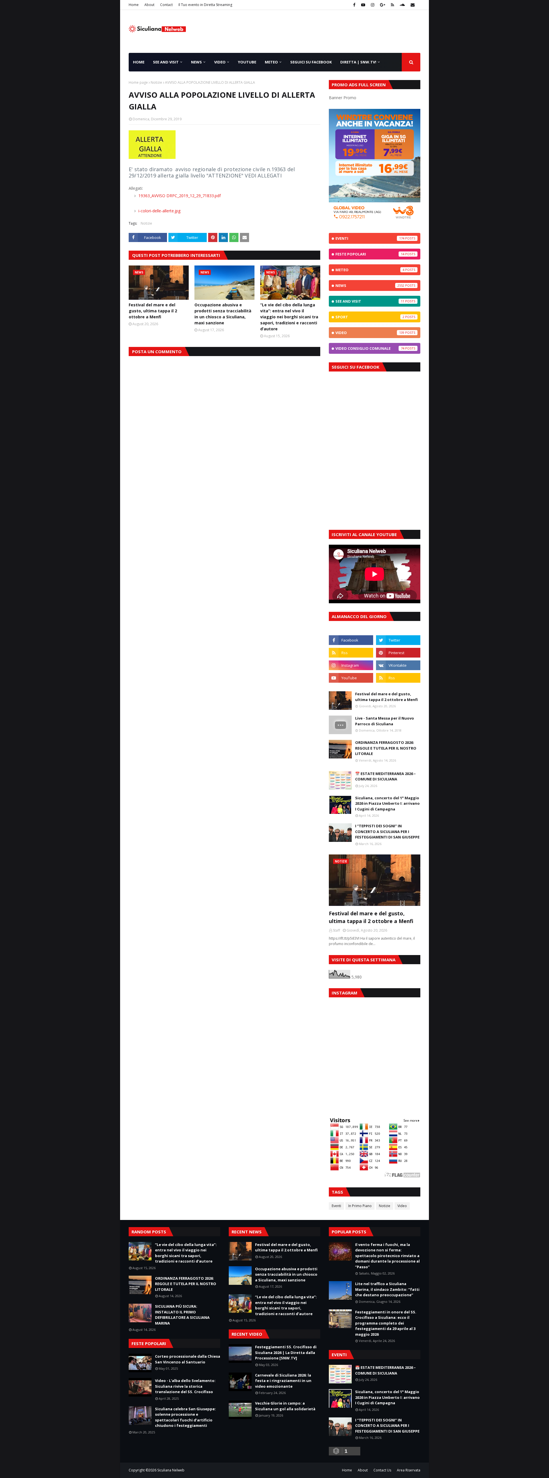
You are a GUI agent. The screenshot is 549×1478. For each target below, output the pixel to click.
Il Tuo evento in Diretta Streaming (205, 4)
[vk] (398, 665)
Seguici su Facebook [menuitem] (311, 62)
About (149, 4)
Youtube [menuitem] (247, 62)
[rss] (392, 5)
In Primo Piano (360, 1205)
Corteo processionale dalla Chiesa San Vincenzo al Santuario (187, 1359)
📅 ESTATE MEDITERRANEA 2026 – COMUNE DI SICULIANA (385, 776)
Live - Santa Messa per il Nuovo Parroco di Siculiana (384, 721)
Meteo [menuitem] (271, 62)
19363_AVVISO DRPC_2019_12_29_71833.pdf (179, 195)
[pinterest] (398, 653)
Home (134, 4)
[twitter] (398, 640)
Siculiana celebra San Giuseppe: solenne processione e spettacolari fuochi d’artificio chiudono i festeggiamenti (185, 1417)
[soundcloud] (402, 5)
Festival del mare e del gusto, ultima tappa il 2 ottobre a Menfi (153, 310)
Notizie (156, 82)
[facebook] (354, 5)
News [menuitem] (196, 62)
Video (369, 332)
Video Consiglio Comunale (369, 348)
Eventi (369, 238)
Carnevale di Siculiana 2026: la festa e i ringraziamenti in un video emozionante (283, 1381)
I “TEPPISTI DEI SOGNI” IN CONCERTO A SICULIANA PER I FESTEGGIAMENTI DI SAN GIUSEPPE (387, 831)
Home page (138, 82)
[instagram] (372, 5)
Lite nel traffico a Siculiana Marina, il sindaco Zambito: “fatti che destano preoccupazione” (387, 1289)
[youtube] (363, 5)
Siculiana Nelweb (170, 1470)
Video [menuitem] (220, 62)
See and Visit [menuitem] (166, 62)
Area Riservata (408, 1470)
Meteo (369, 269)
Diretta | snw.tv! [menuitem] (358, 62)
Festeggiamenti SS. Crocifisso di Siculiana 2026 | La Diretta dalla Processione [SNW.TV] (286, 1352)
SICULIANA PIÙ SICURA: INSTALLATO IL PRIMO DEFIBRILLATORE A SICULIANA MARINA (182, 1315)
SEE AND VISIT (369, 301)
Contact (166, 4)
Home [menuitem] (138, 62)
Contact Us (382, 1470)
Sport (369, 316)
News (369, 285)
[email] (412, 5)
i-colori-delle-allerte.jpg (158, 210)
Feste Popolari (369, 254)
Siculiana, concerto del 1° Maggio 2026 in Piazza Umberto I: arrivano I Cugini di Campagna (387, 803)
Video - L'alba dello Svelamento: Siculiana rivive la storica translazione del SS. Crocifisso (185, 1386)
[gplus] (383, 5)
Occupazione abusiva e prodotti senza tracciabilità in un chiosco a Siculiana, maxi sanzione (222, 313)
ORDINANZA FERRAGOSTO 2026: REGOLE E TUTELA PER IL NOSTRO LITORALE (385, 748)
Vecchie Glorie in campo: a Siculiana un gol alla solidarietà (285, 1406)
